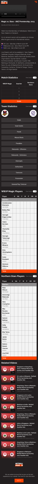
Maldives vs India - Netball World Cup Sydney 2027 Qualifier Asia (25, 406)
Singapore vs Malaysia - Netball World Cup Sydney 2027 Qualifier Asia (25, 453)
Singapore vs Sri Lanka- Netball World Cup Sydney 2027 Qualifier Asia (25, 397)
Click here (20, 476)
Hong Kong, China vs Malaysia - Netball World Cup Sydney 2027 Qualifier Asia (26, 387)
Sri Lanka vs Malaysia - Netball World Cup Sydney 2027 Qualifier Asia (26, 378)
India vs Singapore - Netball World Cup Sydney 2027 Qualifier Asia (25, 425)
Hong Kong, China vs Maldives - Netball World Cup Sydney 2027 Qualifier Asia (26, 444)
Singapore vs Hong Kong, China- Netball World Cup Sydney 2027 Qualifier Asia (25, 368)
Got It (19, 480)
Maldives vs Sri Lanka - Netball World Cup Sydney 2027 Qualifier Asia (26, 434)
